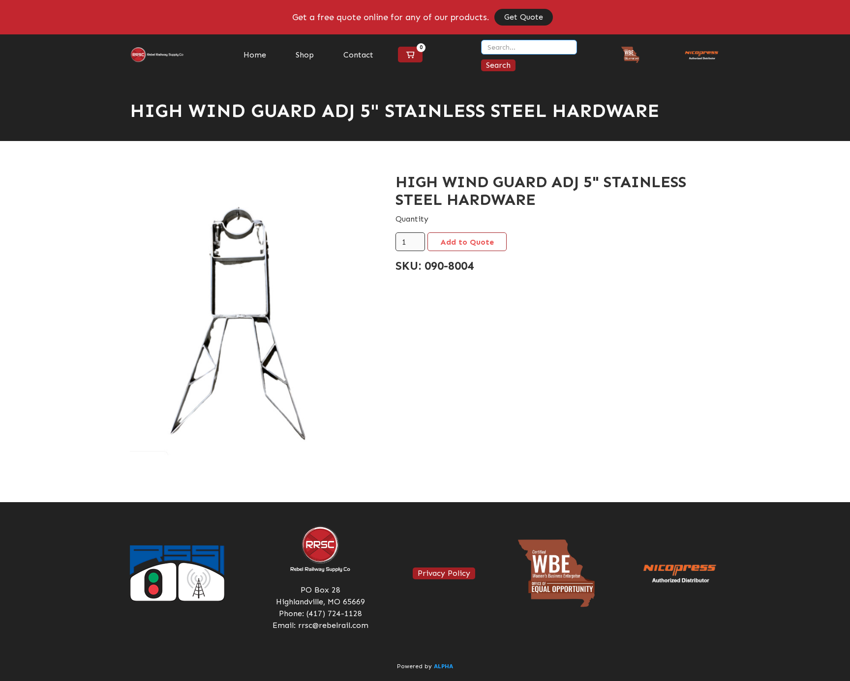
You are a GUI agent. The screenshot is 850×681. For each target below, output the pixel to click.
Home (254, 54)
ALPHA (443, 667)
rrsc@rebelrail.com (333, 625)
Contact (358, 54)
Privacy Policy (444, 573)
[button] (410, 54)
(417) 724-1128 (334, 613)
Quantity (411, 219)
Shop (305, 54)
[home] (157, 55)
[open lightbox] (248, 314)
